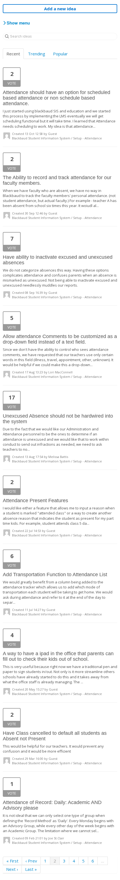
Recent (13, 53)
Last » (31, 869)
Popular (60, 53)
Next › (12, 869)
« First (12, 861)
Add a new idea (60, 8)
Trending (36, 53)
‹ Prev (31, 861)
